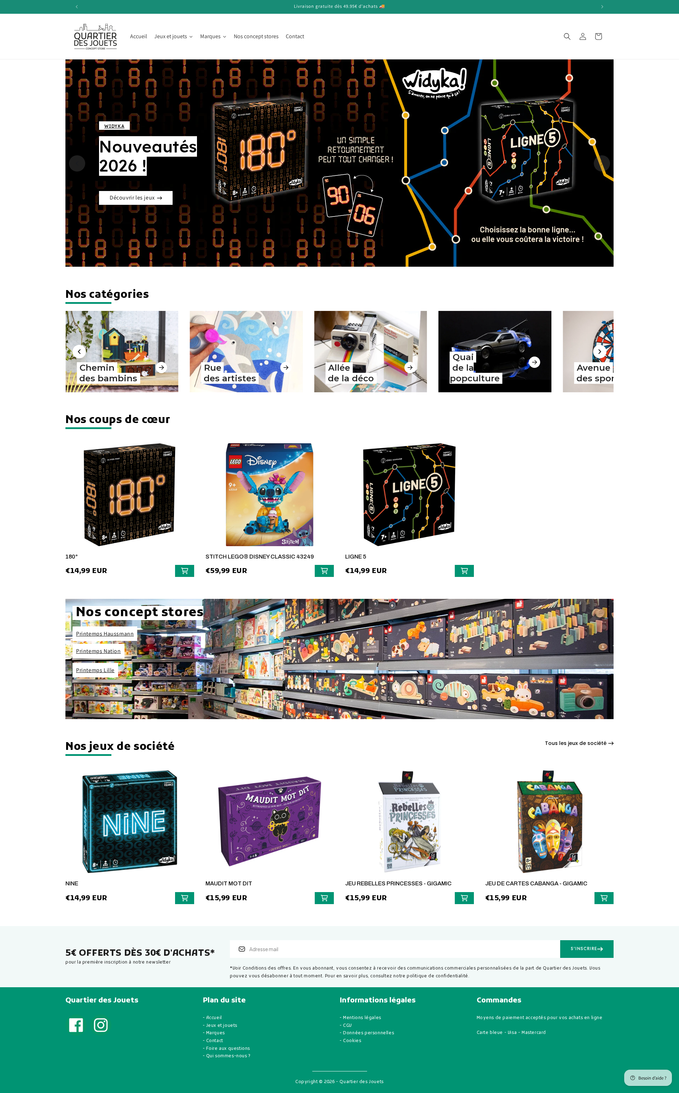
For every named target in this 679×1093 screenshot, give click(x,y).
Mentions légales (362, 1018)
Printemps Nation (98, 651)
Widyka (114, 126)
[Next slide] (602, 163)
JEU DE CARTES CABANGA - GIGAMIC (536, 883)
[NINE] (129, 825)
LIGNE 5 (355, 557)
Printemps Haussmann (105, 633)
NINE (71, 883)
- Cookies (350, 1041)
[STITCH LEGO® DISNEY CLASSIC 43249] (269, 498)
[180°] (129, 498)
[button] (567, 36)
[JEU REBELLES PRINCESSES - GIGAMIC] (409, 825)
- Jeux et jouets (220, 1026)
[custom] (76, 1025)
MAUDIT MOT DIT (228, 883)
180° (71, 557)
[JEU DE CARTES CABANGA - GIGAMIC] (549, 825)
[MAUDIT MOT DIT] (269, 825)
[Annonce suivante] (602, 6)
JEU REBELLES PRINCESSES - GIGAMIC (398, 883)
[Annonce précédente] (77, 6)
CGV (347, 1026)
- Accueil (212, 1018)
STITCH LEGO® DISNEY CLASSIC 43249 (259, 557)
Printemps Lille (95, 670)
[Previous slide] (77, 163)
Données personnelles (368, 1033)
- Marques (214, 1033)
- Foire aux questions (226, 1049)
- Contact (213, 1041)
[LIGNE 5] (409, 498)
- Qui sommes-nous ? (227, 1056)
